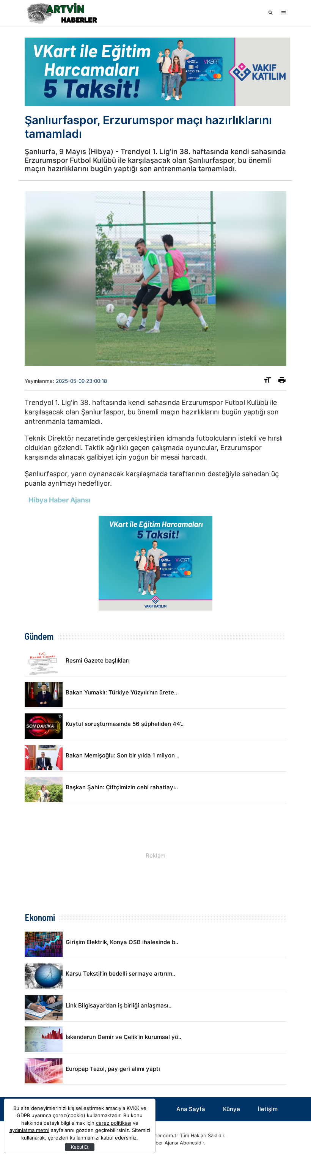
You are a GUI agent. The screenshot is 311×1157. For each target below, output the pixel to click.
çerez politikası (113, 1123)
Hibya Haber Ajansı (156, 1143)
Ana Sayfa (190, 1109)
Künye (231, 1109)
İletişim (268, 1109)
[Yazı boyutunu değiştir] (267, 381)
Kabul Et (79, 1147)
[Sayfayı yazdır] (282, 381)
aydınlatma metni (29, 1130)
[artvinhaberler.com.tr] (63, 13)
